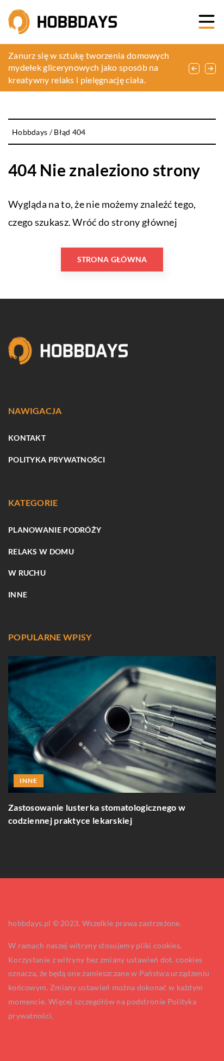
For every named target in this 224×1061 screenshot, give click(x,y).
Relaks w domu (41, 551)
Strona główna (112, 259)
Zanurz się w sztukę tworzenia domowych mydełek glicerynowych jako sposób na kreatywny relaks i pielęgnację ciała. (88, 67)
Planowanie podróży (54, 529)
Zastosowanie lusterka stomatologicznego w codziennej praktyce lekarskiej (96, 813)
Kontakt (27, 437)
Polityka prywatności (56, 459)
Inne (17, 594)
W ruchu (27, 572)
